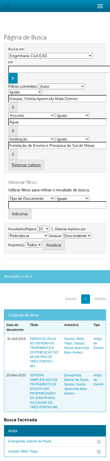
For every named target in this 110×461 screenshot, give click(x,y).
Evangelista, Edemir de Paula (29, 441)
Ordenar (55, 236)
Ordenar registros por (70, 229)
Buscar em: (16, 49)
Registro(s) (16, 245)
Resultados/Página (22, 229)
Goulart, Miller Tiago (23, 451)
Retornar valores (26, 165)
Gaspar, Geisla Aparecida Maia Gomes (76, 347)
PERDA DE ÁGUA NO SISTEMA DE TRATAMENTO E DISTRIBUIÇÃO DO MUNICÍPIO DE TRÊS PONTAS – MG (44, 352)
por (10, 62)
